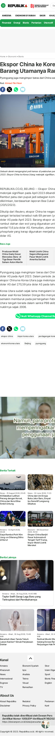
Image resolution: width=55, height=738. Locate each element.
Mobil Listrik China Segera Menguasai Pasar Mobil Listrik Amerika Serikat (38, 255)
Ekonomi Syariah (25, 15)
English (48, 683)
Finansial (6, 22)
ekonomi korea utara (10, 343)
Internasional (6, 678)
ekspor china (7, 336)
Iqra (24, 670)
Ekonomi (12, 56)
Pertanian (36, 22)
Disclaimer (5, 705)
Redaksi (26, 701)
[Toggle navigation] (3, 5)
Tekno (25, 678)
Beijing (28, 343)
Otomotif (48, 22)
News (3, 674)
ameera (6, 15)
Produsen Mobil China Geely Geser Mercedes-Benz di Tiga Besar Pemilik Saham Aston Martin (12, 256)
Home (3, 56)
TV (1, 687)
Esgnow (4, 683)
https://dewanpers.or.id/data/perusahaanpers (24, 721)
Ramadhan (27, 687)
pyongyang (41, 343)
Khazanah (5, 670)
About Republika (8, 701)
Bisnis (26, 22)
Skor (47, 665)
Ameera (4, 665)
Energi (17, 22)
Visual (25, 683)
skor (42, 15)
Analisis (26, 674)
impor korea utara (25, 336)
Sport (47, 674)
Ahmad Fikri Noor (13, 83)
